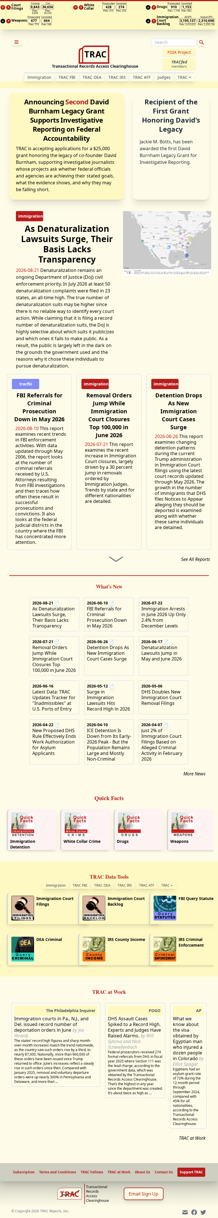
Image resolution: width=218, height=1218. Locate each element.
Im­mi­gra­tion (39, 77)
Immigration (56, 885)
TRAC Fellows (92, 1172)
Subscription (24, 1172)
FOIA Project (179, 52)
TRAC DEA (92, 77)
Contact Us (164, 1172)
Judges (164, 77)
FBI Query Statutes (197, 898)
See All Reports (195, 559)
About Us (142, 1172)
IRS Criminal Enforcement (191, 942)
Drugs (123, 841)
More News (194, 774)
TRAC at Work (192, 1138)
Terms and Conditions (57, 1172)
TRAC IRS (117, 77)
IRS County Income (126, 939)
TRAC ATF (141, 77)
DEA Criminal (49, 939)
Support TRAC (191, 1172)
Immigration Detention (22, 844)
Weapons (179, 841)
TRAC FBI (67, 77)
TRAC (184, 77)
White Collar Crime (82, 841)
